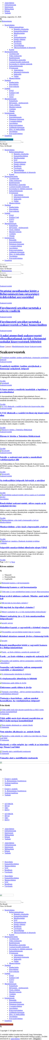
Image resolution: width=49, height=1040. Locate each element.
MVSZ (7, 806)
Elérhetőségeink (10, 5)
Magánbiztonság (10, 99)
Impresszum (9, 7)
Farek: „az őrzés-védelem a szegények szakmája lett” (24, 656)
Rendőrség (17, 41)
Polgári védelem (19, 39)
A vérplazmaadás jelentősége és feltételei (18, 678)
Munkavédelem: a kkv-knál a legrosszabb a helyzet (24, 527)
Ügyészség (18, 43)
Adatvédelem (9, 3)
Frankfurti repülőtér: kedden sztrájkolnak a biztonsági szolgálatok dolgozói (20, 367)
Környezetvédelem (16, 125)
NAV (16, 35)
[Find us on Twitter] (1, 19)
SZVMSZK (9, 804)
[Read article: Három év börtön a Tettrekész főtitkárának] (24, 430)
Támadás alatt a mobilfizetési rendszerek (19, 758)
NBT (6, 808)
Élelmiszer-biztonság (16, 119)
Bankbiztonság (14, 58)
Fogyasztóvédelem (16, 134)
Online (16, 76)
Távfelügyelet (14, 54)
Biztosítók (12, 115)
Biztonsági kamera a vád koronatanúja (18, 587)
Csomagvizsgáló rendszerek (19, 62)
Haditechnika (14, 82)
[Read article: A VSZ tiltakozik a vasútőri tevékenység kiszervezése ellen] (24, 406)
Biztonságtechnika (11, 52)
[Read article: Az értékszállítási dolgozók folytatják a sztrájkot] (24, 474)
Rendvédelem (9, 25)
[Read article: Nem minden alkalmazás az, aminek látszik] (24, 725)
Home (2, 346)
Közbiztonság (9, 113)
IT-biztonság (13, 68)
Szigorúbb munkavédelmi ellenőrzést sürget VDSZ (23, 547)
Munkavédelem (14, 78)
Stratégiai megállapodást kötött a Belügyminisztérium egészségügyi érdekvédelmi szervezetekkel (19, 294)
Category (8, 346)
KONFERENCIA (6, 139)
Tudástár (8, 13)
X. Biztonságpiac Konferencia (15, 781)
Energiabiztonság (15, 117)
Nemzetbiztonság (20, 37)
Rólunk (7, 11)
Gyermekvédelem (15, 121)
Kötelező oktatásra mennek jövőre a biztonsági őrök (24, 636)
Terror (11, 97)
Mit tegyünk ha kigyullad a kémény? (17, 607)
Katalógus (8, 136)
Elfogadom (37, 1039)
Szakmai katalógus (11, 783)
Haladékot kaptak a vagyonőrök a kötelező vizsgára (24, 627)
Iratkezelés (17, 74)
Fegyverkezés (14, 86)
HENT (7, 810)
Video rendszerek (15, 56)
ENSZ (11, 91)
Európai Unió (14, 93)
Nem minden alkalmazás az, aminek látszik (20, 731)
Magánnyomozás (15, 107)
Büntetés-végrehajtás (21, 29)
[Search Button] (22, 142)
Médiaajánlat (9, 9)
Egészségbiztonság (16, 66)
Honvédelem (13, 84)
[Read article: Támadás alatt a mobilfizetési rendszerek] (24, 751)
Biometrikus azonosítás (17, 60)
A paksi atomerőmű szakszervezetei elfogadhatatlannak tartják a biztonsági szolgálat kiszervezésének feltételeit (23, 338)
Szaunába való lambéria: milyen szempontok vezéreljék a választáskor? (21, 668)
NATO (11, 95)
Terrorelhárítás (19, 46)
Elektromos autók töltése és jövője (16, 687)
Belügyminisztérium (16, 27)
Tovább (2, 381)
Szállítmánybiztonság (16, 127)
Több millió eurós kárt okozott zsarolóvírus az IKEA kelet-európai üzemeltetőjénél (21, 719)
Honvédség (9, 862)
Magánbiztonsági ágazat (20, 346)
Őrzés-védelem (14, 105)
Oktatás (12, 111)
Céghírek (12, 109)
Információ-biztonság (21, 72)
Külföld (7, 89)
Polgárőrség (13, 101)
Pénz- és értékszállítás (17, 129)
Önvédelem (13, 131)
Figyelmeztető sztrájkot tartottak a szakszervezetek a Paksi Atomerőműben (23, 323)
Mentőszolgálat (19, 33)
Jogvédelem (13, 123)
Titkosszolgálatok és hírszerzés (25, 48)
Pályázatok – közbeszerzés (18, 103)
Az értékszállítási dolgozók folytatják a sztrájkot (22, 480)
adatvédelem (15, 1039)
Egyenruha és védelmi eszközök (20, 64)
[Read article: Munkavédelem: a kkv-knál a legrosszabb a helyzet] (24, 520)
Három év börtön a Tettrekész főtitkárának (20, 436)
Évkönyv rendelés (11, 779)
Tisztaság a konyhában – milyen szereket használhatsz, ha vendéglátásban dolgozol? (20, 699)
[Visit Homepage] (6, 21)
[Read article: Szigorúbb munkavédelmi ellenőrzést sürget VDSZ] (24, 541)
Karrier (11, 50)
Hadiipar (8, 80)
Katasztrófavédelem (21, 31)
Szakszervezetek (6, 286)
